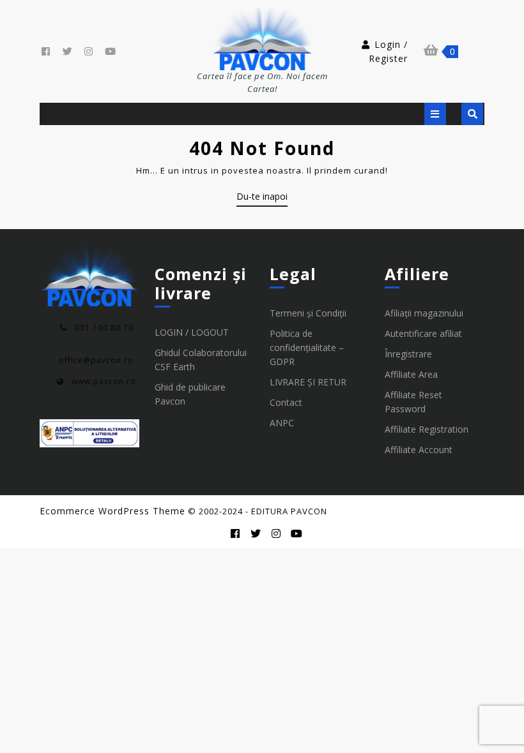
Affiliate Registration (426, 429)
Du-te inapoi (262, 198)
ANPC (282, 423)
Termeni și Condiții (308, 313)
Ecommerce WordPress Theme (112, 511)
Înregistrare (408, 354)
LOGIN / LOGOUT (192, 332)
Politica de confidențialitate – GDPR (307, 347)
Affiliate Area (411, 374)
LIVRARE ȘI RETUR (308, 382)
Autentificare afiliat (423, 333)
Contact (286, 402)
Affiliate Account (418, 450)
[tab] (435, 114)
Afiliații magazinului (424, 313)
